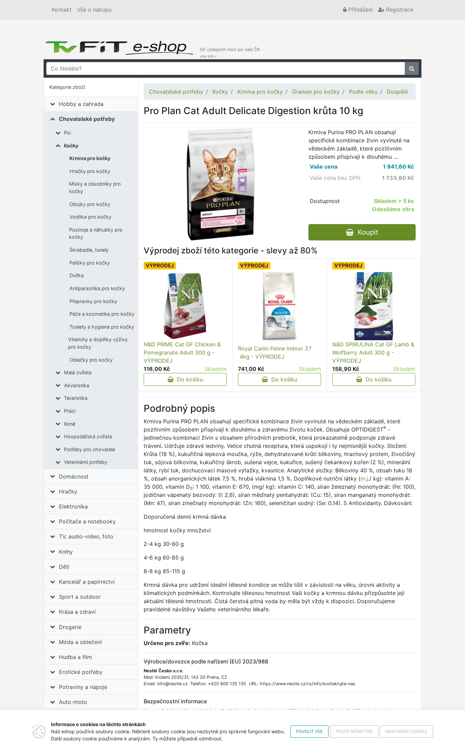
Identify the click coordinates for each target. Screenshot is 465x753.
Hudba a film (75, 657)
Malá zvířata (78, 372)
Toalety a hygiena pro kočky (101, 327)
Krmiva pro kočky (89, 158)
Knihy (66, 551)
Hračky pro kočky (89, 171)
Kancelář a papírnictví (87, 581)
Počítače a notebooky (87, 521)
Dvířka (76, 275)
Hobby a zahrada (81, 103)
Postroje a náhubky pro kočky (96, 233)
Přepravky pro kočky (93, 301)
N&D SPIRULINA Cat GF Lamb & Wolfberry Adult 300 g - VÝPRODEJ (373, 352)
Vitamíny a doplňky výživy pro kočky (98, 343)
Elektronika (73, 506)
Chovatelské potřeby (87, 118)
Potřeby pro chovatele (89, 449)
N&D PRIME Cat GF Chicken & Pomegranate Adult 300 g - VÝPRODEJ (182, 352)
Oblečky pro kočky (91, 360)
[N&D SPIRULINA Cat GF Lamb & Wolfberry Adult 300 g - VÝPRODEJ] (374, 306)
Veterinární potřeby (85, 462)
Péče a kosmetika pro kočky (101, 314)
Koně (69, 424)
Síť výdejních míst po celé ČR (230, 52)
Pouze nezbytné (354, 731)
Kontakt (61, 9)
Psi (67, 133)
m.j (364, 478)
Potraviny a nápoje (83, 687)
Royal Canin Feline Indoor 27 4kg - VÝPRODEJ (274, 352)
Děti (64, 566)
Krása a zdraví (77, 611)
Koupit (366, 232)
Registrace (398, 9)
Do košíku (188, 379)
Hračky (68, 491)
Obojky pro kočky (89, 204)
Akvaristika (76, 385)
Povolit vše (309, 731)
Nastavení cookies (406, 731)
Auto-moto (73, 702)
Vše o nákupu (94, 9)
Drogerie (70, 627)
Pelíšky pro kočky (89, 263)
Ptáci (69, 411)
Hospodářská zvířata (88, 436)
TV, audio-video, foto (86, 536)
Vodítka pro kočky (90, 217)
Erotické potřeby (80, 672)
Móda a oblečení (80, 642)
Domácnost (74, 476)
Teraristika (75, 398)
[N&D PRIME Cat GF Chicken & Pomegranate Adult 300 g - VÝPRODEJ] (185, 306)
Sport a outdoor (80, 596)
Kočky (71, 145)
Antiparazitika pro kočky (97, 288)
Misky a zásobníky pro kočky (95, 187)
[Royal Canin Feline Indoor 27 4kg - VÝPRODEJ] (279, 306)
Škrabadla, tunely (89, 250)
